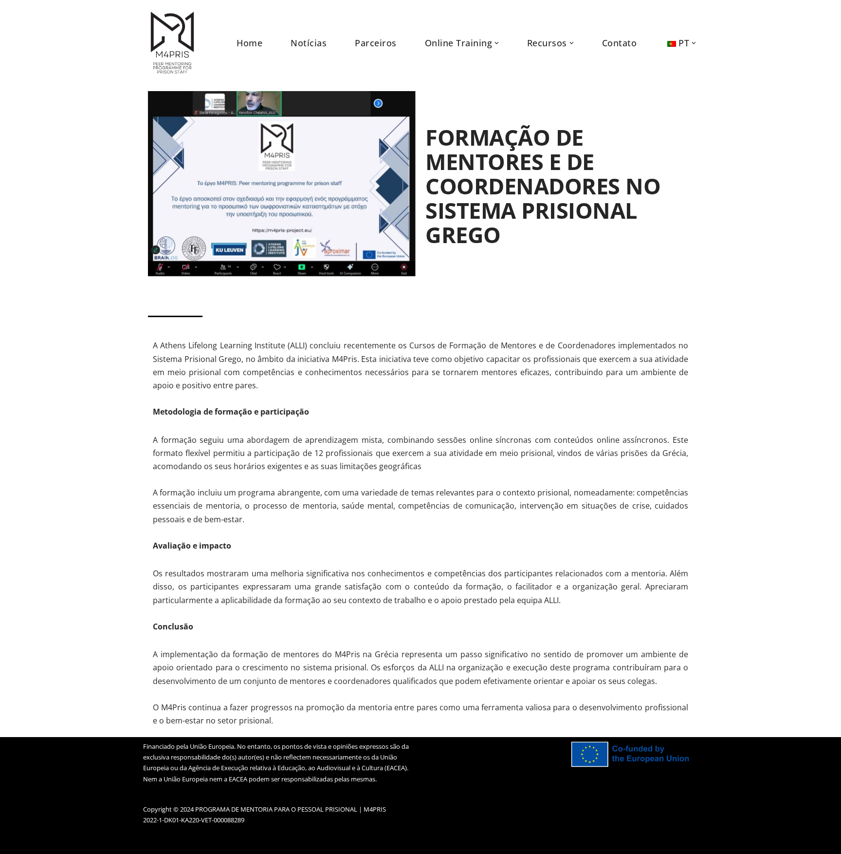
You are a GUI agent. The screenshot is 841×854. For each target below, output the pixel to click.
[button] (496, 43)
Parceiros (376, 43)
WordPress (234, 841)
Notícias (309, 43)
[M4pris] (172, 43)
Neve (152, 841)
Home (249, 43)
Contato (619, 43)
